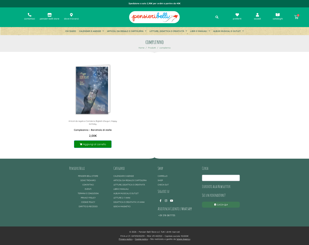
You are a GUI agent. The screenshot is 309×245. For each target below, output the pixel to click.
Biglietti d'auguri (103, 121)
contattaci (29, 18)
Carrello (162, 176)
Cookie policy (88, 202)
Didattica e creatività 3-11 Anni (129, 202)
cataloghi (278, 18)
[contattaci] (29, 15)
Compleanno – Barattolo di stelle (93, 129)
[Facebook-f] (160, 200)
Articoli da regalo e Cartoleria (125, 31)
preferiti (237, 18)
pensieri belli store (49, 18)
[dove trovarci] (71, 15)
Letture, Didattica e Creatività (167, 31)
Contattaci (88, 184)
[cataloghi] (278, 15)
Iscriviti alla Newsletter (216, 186)
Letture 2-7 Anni (121, 198)
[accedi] (257, 15)
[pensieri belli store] (49, 15)
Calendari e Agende (90, 31)
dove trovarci (71, 18)
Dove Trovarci (88, 180)
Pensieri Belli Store (88, 176)
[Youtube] (171, 200)
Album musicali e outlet (227, 31)
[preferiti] (237, 15)
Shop (160, 180)
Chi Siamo (70, 31)
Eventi (88, 189)
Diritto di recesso (88, 206)
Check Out (163, 184)
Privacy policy (88, 198)
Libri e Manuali (198, 31)
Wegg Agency (183, 239)
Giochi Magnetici (122, 206)
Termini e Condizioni (88, 193)
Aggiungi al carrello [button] (94, 144)
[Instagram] (166, 200)
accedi (257, 18)
